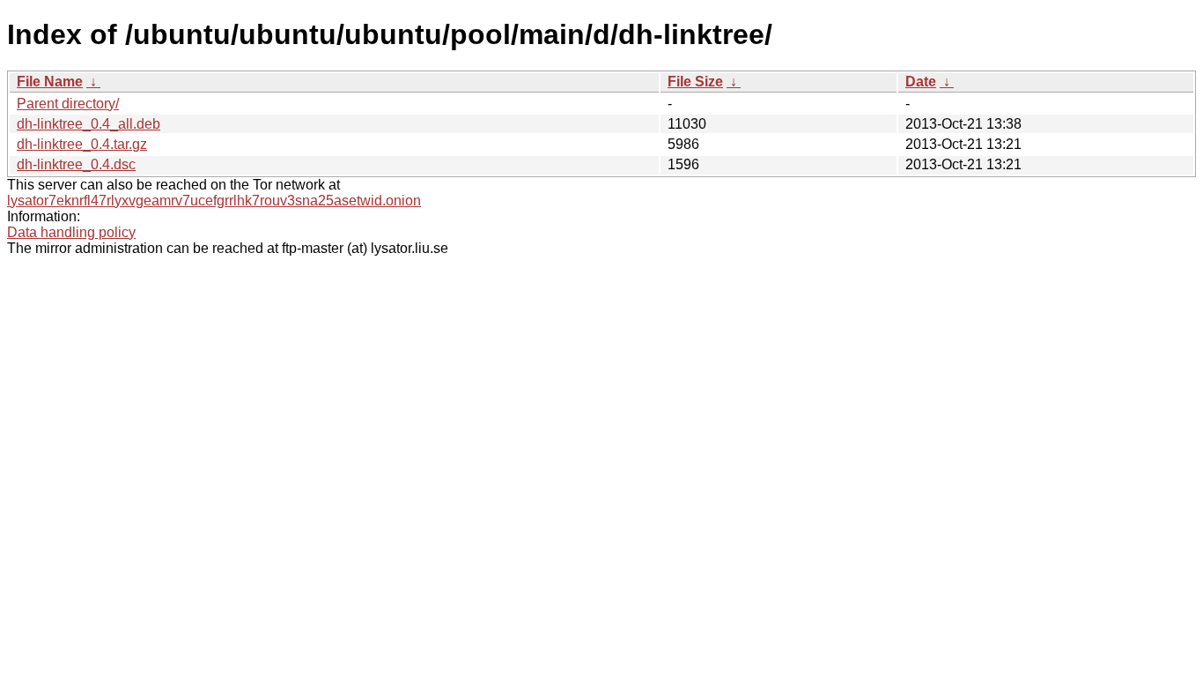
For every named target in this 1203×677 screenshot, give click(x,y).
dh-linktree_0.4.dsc (76, 164)
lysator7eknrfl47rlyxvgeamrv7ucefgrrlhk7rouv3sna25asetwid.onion (214, 200)
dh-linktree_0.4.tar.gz (82, 144)
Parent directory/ (68, 103)
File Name (50, 81)
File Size (695, 81)
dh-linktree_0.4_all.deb (88, 123)
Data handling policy (71, 232)
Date (920, 81)
